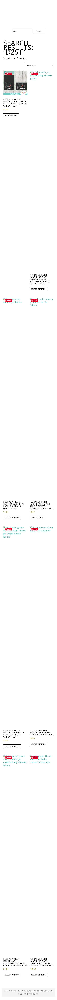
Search (39, 31)
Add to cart (11, 115)
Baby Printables (28, 9)
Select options (38, 289)
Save (9, 74)
